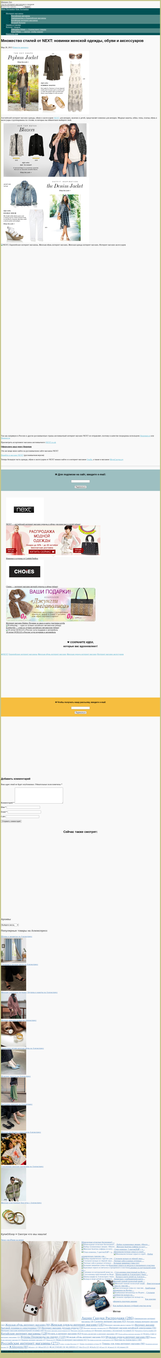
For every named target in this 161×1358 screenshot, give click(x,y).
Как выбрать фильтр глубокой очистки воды (132, 1306)
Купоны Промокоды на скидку (43, 1336)
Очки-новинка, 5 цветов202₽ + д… (129, 1249)
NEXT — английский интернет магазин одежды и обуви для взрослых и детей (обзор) (43, 524)
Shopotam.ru (145, 436)
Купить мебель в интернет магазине (130, 1334)
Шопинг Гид (6, 2)
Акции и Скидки (13, 25)
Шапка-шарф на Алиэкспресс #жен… (132, 1274)
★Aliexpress (18, 1346)
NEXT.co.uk (51, 442)
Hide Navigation (22, 9)
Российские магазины (20, 16)
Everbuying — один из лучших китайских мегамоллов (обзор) (32, 628)
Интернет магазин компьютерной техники (22, 1330)
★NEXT (4, 654)
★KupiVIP (43, 1347)
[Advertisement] (76, 677)
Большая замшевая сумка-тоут (126, 1263)
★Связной (112, 1347)
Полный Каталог (18, 23)
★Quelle (94, 1347)
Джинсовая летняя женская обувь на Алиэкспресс (22, 1048)
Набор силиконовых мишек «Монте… (133, 1244)
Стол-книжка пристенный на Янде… (131, 1272)
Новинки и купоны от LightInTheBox (22, 558)
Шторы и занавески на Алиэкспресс (16, 936)
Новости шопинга (20, 47)
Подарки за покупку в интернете (101, 1340)
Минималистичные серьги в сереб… (129, 1252)
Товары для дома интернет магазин (123, 1343)
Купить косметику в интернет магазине (100, 1334)
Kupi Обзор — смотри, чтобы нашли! (27, 32)
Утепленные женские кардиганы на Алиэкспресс (22, 1166)
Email (4, 812)
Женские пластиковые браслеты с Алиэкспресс (21, 1203)
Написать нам (12, 34)
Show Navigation (8, 9)
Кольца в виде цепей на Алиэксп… (131, 1277)
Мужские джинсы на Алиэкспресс (16, 1076)
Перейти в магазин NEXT (12, 455)
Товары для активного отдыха (91, 1344)
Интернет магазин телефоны (82, 1331)
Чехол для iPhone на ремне (12, 1240)
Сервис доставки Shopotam (69, 1344)
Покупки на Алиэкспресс (128, 1340)
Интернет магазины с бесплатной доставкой (115, 1331)
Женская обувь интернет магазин (52, 654)
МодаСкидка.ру (116, 459)
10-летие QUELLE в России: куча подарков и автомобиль (31, 632)
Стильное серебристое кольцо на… (134, 1293)
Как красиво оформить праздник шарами (134, 1300)
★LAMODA (72, 1347)
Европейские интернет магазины (23, 654)
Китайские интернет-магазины (24, 20)
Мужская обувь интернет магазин (85, 1337)
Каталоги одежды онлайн (145, 1331)
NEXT (56, 118)
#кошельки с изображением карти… (129, 1279)
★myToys (84, 1347)
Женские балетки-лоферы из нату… (131, 1247)
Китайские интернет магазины (24, 1333)
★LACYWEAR (57, 1347)
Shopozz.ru (5, 438)
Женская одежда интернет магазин (82, 654)
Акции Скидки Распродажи (108, 1318)
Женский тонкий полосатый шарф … (129, 1281)
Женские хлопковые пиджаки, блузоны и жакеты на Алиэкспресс (29, 992)
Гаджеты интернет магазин (110, 1321)
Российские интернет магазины (30, 1343)
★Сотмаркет (122, 1347)
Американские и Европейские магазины (28, 18)
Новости (51, 1340)
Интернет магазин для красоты (96, 1328)
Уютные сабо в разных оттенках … (129, 1261)
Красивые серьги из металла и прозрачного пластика (132, 1265)
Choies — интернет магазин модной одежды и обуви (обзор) (32, 587)
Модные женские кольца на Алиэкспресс (18, 1020)
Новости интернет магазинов (71, 1340)
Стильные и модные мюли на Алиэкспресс (19, 964)
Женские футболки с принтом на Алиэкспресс (21, 1132)
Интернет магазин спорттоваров (57, 1331)
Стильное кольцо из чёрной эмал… (129, 1258)
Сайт (3, 816)
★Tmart (103, 1347)
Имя (3, 807)
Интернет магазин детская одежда (62, 1327)
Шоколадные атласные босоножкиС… (98, 1242)
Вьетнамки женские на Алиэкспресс (16, 1104)
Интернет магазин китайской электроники (132, 1328)
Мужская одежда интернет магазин (128, 1336)
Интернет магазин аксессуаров (110, 654)
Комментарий (7, 803)
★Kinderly (33, 1347)
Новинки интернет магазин (33, 1340)
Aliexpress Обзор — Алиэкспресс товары (28, 29)
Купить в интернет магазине (64, 1333)
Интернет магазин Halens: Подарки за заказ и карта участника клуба (35, 623)
